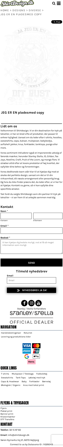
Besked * (5, 237)
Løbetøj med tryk (36, 377)
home (5, 10)
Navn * (4, 211)
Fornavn (4, 220)
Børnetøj (46, 381)
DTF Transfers (7, 419)
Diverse (35, 10)
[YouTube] (38, 303)
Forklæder (34, 381)
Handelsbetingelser (11, 333)
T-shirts (5, 373)
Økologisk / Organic (10, 385)
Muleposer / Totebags (23, 373)
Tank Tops (21, 377)
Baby (24, 381)
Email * (5, 225)
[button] (53, 3)
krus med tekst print (33, 385)
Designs (18, 10)
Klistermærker (8, 416)
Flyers (4, 408)
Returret (28, 333)
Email (10, 275)
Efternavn (37, 220)
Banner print (7, 414)
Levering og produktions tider (16, 336)
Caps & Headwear (10, 381)
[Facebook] (24, 303)
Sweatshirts (7, 377)
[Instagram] (31, 303)
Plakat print (6, 411)
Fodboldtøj (41, 373)
